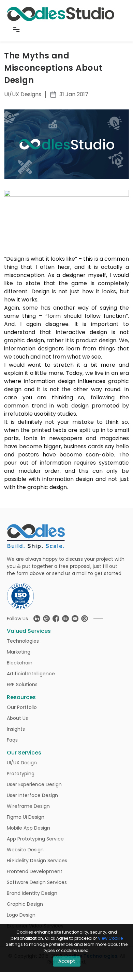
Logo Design (21, 915)
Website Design (25, 849)
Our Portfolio (22, 707)
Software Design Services (37, 882)
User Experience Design (34, 784)
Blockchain (19, 662)
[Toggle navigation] (16, 29)
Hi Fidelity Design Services (37, 860)
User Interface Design (32, 795)
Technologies (23, 641)
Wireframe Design (28, 806)
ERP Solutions (22, 684)
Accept (66, 961)
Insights (16, 729)
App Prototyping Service (35, 838)
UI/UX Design (22, 762)
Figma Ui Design (25, 817)
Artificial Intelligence (31, 673)
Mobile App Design (28, 828)
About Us (17, 718)
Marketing (18, 651)
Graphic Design (25, 904)
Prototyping (20, 773)
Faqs (12, 739)
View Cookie (110, 938)
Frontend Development (34, 871)
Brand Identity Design (32, 893)
